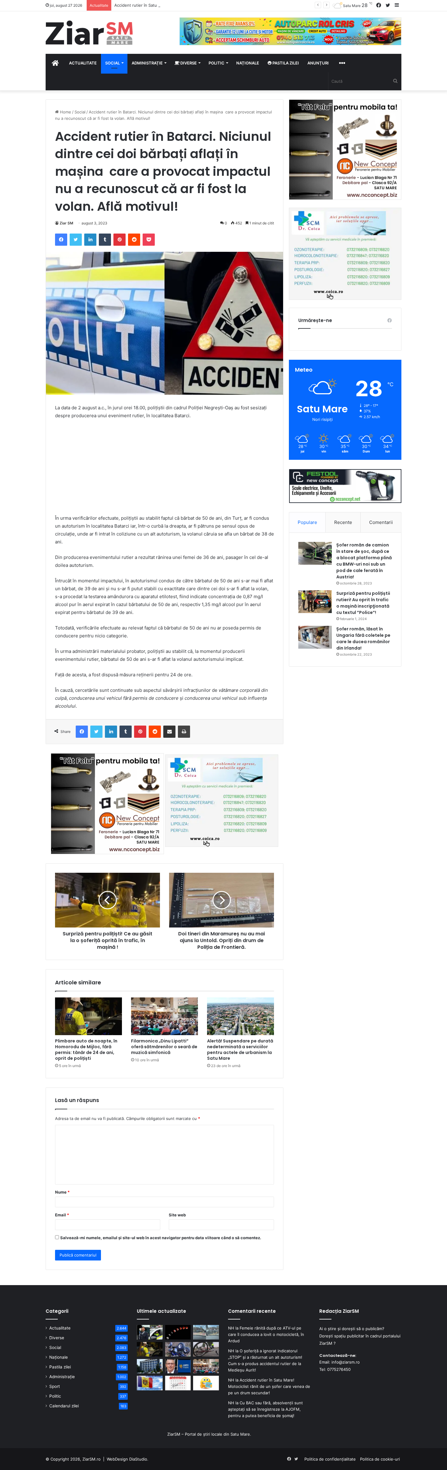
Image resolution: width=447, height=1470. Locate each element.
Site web (177, 1214)
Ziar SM (66, 223)
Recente (343, 522)
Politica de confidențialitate (330, 1459)
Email (62, 1214)
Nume (62, 1192)
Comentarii (381, 522)
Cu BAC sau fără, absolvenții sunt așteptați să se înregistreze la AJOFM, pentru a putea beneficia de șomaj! (265, 1409)
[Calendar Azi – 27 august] (178, 1383)
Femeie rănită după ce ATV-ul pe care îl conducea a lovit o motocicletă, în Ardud (266, 1334)
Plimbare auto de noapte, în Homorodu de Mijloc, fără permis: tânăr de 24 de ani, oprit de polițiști (86, 1049)
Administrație (147, 63)
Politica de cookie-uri (380, 1459)
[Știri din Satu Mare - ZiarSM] (89, 32)
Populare (307, 522)
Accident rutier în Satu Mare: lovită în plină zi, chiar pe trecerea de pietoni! (185, 5)
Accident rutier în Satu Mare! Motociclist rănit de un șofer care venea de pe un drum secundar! (269, 1386)
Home (65, 111)
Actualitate (83, 63)
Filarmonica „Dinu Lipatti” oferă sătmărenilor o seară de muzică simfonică (164, 1047)
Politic (216, 63)
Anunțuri (318, 63)
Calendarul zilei (64, 1405)
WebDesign (117, 1459)
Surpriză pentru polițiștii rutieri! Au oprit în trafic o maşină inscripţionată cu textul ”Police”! (363, 602)
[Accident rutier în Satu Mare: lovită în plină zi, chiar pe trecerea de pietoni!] (206, 1332)
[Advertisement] (164, 469)
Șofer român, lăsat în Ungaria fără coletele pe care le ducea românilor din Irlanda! (363, 638)
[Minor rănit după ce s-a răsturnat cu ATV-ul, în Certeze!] (178, 1349)
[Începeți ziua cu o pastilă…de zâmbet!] (206, 1383)
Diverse (188, 63)
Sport (54, 1386)
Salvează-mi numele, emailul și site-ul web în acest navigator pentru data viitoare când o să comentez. (160, 1237)
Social (112, 63)
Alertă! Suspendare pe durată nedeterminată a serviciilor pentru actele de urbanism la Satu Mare (240, 1049)
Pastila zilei (285, 63)
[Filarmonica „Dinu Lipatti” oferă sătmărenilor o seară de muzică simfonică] (164, 1016)
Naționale (247, 63)
